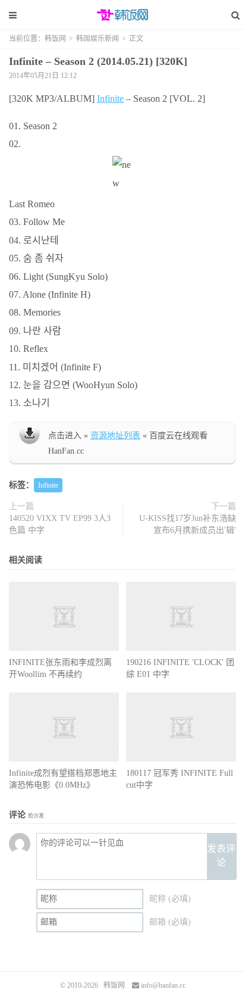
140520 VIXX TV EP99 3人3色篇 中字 (60, 524)
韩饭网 (122, 15)
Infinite (110, 98)
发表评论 (221, 855)
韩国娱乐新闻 (97, 39)
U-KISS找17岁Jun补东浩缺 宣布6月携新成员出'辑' (187, 524)
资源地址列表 (115, 435)
